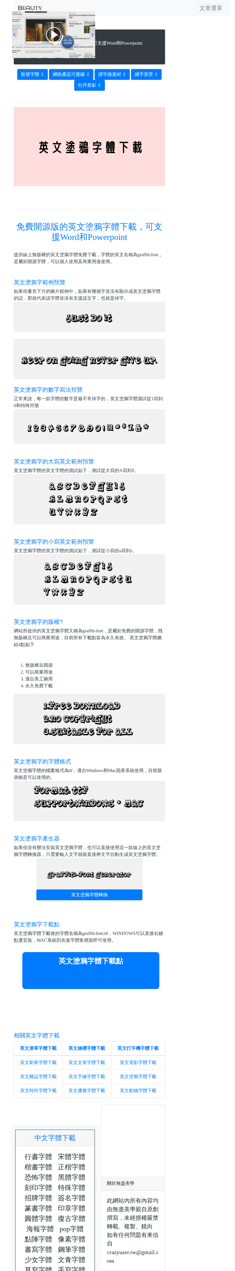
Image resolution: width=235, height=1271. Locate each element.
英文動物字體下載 (138, 1090)
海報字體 (40, 1229)
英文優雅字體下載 (86, 1090)
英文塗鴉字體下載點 (91, 961)
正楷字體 (71, 1167)
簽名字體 (71, 1198)
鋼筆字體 (71, 1249)
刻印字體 (38, 1187)
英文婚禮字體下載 (86, 1048)
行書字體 (38, 1157)
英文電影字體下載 (138, 1062)
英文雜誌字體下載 (38, 1076)
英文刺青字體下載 (38, 1062)
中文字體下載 (58, 1138)
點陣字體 (38, 1239)
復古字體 (71, 1218)
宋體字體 (71, 1157)
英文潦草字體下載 (38, 1048)
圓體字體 (38, 1218)
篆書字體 (38, 1208)
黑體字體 (71, 1177)
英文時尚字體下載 (38, 1090)
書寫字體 (38, 1249)
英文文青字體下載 (86, 1062)
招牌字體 (38, 1198)
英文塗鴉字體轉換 (89, 894)
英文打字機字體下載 (138, 1048)
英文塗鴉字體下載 (138, 1076)
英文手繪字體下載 (86, 1076)
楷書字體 (38, 1167)
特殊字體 (71, 1187)
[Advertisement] (89, 194)
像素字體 (71, 1239)
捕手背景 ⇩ (146, 74)
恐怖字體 (38, 1177)
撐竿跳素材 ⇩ (112, 74)
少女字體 (38, 1260)
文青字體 (71, 1260)
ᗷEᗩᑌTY (30, 8)
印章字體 (71, 1208)
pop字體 (72, 1229)
